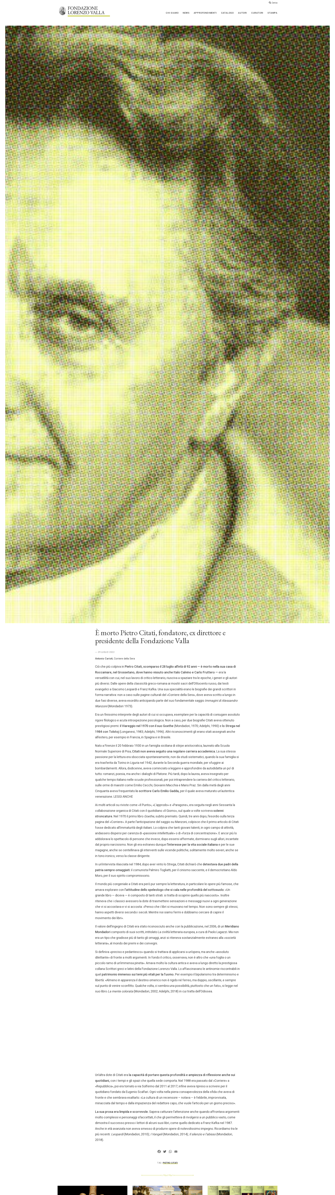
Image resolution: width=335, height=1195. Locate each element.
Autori (242, 13)
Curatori (257, 13)
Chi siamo (172, 13)
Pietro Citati (170, 1163)
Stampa (272, 13)
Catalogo (227, 13)
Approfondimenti (205, 13)
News (186, 13)
